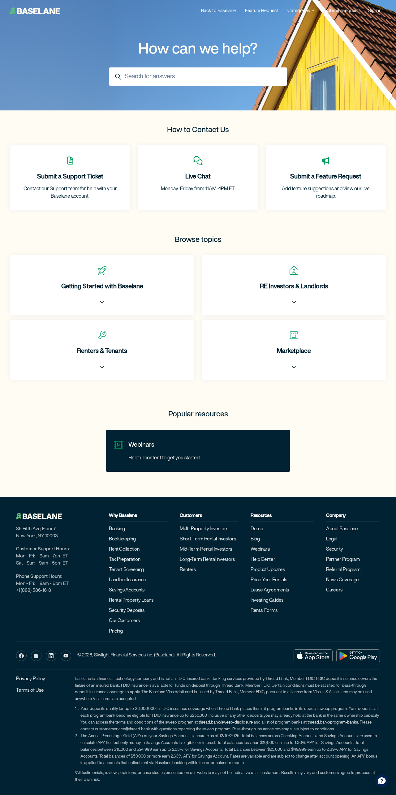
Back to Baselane (218, 11)
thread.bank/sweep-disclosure (226, 722)
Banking (117, 528)
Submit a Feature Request (325, 177)
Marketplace (294, 351)
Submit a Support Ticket (70, 177)
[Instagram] (36, 656)
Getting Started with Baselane (102, 287)
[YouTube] (66, 656)
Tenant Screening (126, 569)
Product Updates (268, 569)
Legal (331, 539)
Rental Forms (264, 610)
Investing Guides (267, 600)
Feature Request (261, 11)
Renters (188, 569)
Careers (334, 590)
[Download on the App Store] (313, 655)
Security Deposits (126, 610)
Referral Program (343, 569)
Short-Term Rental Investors (208, 539)
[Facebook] (21, 656)
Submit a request (342, 11)
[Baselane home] (42, 516)
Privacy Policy (30, 679)
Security (334, 549)
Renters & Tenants (102, 351)
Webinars (141, 445)
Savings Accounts (126, 590)
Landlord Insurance (127, 580)
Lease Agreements (270, 590)
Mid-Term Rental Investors (206, 549)
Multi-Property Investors (204, 528)
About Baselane (342, 528)
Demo (257, 528)
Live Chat (198, 177)
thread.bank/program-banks (333, 722)
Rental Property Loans (131, 600)
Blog (255, 539)
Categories (299, 11)
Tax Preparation (124, 559)
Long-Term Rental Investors (207, 559)
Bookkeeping (122, 539)
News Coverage (342, 580)
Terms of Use (30, 690)
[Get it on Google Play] (358, 655)
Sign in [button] (374, 11)
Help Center (263, 559)
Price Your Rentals (269, 580)
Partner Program (342, 559)
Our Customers (124, 620)
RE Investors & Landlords (294, 287)
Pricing (116, 631)
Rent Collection (124, 549)
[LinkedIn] (51, 656)
